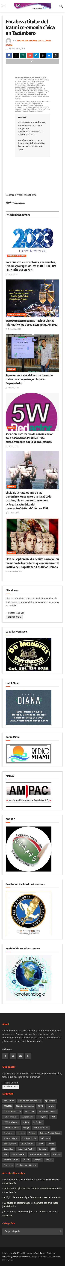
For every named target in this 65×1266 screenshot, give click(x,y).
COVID (41, 1106)
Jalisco (26, 1122)
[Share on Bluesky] (49, 55)
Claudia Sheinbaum (25, 1106)
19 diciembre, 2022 (14, 329)
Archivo (11, 369)
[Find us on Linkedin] (28, 1056)
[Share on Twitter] (16, 55)
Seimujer (43, 1149)
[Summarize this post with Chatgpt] (56, 55)
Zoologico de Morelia (26, 1165)
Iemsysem (42, 1117)
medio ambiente (41, 1128)
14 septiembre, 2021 (14, 572)
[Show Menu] (3, 6)
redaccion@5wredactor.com (14, 1257)
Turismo (56, 1154)
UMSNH (26, 1160)
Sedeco (51, 1144)
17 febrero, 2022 (13, 388)
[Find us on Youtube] (21, 1056)
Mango (26, 1128)
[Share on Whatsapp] (23, 55)
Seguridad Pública (26, 1149)
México (32, 1133)
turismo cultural (11, 1160)
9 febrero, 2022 (12, 446)
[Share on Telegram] (36, 55)
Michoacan (9, 1133)
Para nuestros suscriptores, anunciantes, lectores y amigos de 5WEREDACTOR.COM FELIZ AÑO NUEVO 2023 (31, 266)
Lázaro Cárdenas (11, 1128)
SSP (5, 1154)
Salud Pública (27, 1144)
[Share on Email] (30, 55)
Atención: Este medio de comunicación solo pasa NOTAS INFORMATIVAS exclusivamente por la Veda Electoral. (29, 438)
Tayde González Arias (39, 1154)
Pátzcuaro (45, 1138)
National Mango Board (50, 1133)
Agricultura (9, 1101)
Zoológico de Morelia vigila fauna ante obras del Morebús (31, 1197)
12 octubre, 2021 (13, 513)
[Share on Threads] (43, 55)
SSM (53, 1149)
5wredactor (40, 1253)
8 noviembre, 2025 (17, 49)
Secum (40, 1144)
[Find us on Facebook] (5, 1056)
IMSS (53, 1117)
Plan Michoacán (11, 1138)
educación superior (47, 1112)
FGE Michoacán (11, 1117)
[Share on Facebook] (9, 55)
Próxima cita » (14, 617)
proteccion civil (29, 1138)
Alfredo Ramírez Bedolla (29, 1101)
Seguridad (8, 1149)
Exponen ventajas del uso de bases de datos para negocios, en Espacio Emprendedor (29, 379)
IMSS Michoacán (11, 1122)
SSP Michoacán (18, 1154)
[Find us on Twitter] (13, 1056)
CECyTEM (8, 1106)
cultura (51, 1106)
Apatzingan (50, 1101)
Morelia (21, 1133)
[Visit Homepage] (32, 6)
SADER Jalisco (10, 1144)
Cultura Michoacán (12, 1112)
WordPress (18, 1253)
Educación (29, 1112)
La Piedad (37, 1122)
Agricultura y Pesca (16, 256)
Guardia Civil (28, 1117)
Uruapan (37, 1160)
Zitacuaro (8, 1165)
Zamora (49, 1160)
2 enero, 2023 (12, 274)
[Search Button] (61, 6)
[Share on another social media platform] (32, 61)
